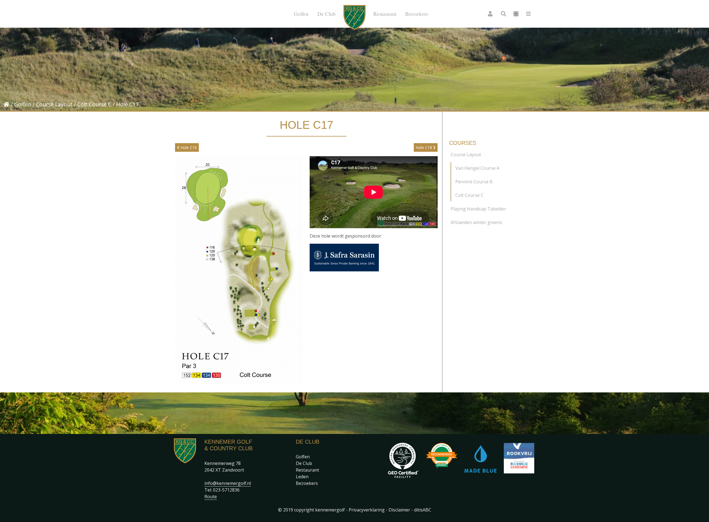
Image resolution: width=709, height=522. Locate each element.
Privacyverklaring (367, 510)
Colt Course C (94, 104)
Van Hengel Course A (477, 168)
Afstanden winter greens (476, 222)
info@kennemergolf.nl (227, 483)
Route (210, 496)
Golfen (301, 13)
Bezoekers (416, 13)
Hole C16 (188, 147)
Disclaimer (399, 510)
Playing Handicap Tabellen (478, 209)
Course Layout (54, 104)
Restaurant (384, 13)
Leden (302, 477)
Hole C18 (424, 147)
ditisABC (422, 510)
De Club (326, 13)
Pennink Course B (474, 182)
